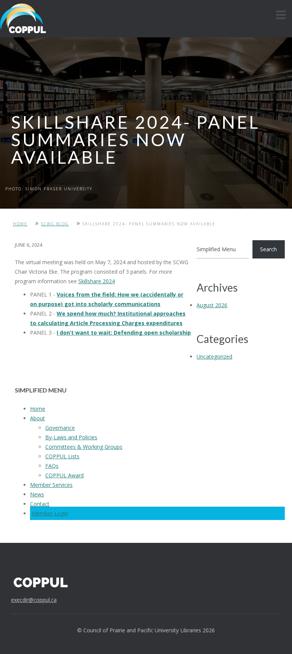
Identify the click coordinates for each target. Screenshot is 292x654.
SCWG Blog (55, 224)
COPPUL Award (64, 475)
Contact (39, 503)
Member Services (51, 484)
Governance (60, 427)
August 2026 (212, 305)
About (37, 418)
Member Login (50, 513)
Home (20, 224)
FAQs (52, 465)
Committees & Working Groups (83, 446)
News (37, 494)
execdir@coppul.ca (34, 599)
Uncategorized (214, 356)
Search (268, 249)
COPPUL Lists (62, 456)
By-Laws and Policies (71, 437)
